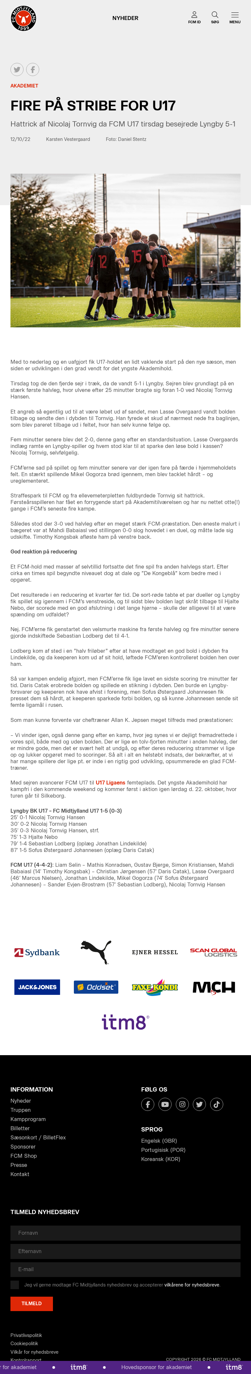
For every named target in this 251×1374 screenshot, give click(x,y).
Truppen (20, 1110)
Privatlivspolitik (26, 1335)
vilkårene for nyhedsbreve (191, 1285)
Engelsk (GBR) (159, 1141)
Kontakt (19, 1174)
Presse (18, 1165)
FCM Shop (23, 1156)
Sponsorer (23, 1147)
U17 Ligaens (111, 783)
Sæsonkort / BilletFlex (38, 1137)
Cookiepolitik (24, 1343)
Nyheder (20, 1101)
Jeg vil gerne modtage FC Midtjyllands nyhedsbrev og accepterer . (122, 1285)
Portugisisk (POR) (163, 1150)
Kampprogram (28, 1119)
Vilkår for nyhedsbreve (34, 1352)
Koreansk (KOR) (160, 1159)
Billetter (20, 1128)
